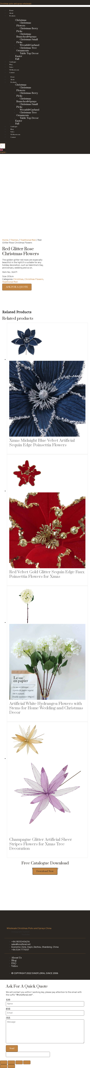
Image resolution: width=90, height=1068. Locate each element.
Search (3, 142)
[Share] (11, 1062)
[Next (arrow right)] (11, 1066)
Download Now (45, 871)
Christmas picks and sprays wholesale (15, 4)
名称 (8, 1000)
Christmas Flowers (23, 24)
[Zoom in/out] (26, 1062)
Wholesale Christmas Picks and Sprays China (29, 928)
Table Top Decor (29, 53)
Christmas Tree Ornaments (26, 49)
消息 (8, 1018)
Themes (14, 240)
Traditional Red (28, 240)
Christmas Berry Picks (27, 30)
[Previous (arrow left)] (3, 1066)
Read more (16, 450)
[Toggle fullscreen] (19, 1062)
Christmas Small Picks (27, 41)
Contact (12, 73)
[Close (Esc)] (3, 1062)
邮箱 (8, 1009)
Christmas (18, 279)
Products (12, 16)
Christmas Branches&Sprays (26, 35)
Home (5, 240)
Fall (17, 123)
